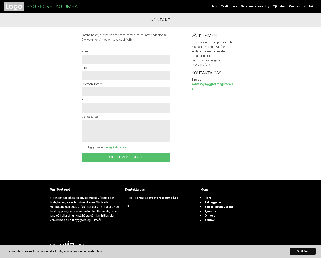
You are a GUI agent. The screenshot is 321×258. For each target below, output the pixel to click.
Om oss (294, 6)
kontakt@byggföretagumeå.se (156, 198)
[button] (103, 251)
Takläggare (229, 6)
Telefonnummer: (92, 84)
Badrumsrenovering (255, 6)
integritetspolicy (116, 147)
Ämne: (86, 100)
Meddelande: (90, 117)
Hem (214, 6)
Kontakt (309, 6)
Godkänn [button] (303, 251)
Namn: (86, 51)
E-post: (86, 68)
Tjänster (279, 6)
